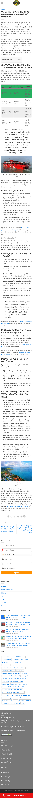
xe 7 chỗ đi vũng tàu (7, 698)
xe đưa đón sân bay (7, 703)
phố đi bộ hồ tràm (20, 656)
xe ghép (15, 700)
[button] (18, 59)
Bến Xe (3, 586)
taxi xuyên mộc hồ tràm (16, 681)
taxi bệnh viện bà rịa (19, 667)
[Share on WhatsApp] (8, 516)
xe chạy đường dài (7, 700)
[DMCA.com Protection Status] (6, 734)
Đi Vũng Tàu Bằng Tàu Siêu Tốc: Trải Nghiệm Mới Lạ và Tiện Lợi (8, 529)
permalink (21, 522)
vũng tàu (17, 695)
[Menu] (2, 3)
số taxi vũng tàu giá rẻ (8, 662)
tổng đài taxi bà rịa (7, 692)
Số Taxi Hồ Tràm (6, 762)
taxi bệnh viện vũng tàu (8, 670)
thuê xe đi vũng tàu (7, 689)
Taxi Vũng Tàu (6, 777)
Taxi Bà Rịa (5, 773)
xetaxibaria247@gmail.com (16, 730)
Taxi (2, 596)
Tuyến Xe (4, 606)
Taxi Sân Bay (6, 750)
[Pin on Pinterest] (21, 516)
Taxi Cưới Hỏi (6, 758)
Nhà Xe (3, 593)
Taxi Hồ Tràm (6, 785)
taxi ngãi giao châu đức (23, 678)
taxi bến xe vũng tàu (7, 667)
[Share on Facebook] (11, 516)
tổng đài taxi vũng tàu (8, 695)
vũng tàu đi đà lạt (25, 695)
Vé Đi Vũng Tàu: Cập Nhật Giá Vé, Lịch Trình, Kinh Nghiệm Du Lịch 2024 (18, 637)
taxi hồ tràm (24, 673)
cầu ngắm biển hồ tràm (8, 656)
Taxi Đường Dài (7, 754)
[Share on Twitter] (15, 516)
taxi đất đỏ (14, 684)
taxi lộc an (4, 678)
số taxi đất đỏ (19, 662)
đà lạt (23, 703)
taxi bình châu (5, 665)
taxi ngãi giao (12, 678)
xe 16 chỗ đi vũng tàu (20, 698)
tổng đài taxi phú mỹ (18, 692)
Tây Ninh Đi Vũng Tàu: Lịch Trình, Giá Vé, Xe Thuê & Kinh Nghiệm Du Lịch (18, 644)
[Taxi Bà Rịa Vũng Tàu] (16, 3)
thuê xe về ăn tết (22, 684)
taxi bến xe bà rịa (23, 665)
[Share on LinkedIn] (24, 516)
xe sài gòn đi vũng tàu (25, 700)
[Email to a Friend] (18, 516)
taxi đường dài (5, 684)
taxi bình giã (14, 665)
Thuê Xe (3, 599)
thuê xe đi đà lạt (18, 689)
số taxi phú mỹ (25, 659)
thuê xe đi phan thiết (18, 687)
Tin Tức (3, 9)
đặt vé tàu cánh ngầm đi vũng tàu (18, 506)
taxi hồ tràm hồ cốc (7, 676)
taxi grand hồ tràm (7, 673)
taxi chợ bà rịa (19, 670)
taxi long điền (25, 676)
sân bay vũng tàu (6, 659)
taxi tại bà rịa (5, 681)
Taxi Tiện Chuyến (7, 746)
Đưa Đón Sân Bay (7, 590)
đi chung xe (17, 703)
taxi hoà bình (16, 673)
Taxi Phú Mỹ (6, 781)
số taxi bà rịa (16, 659)
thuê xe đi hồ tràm (7, 687)
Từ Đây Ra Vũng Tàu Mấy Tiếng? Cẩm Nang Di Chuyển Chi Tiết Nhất (18, 616)
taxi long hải (17, 676)
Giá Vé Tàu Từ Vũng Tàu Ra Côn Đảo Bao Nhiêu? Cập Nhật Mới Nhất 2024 (18, 623)
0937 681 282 (19, 727)
